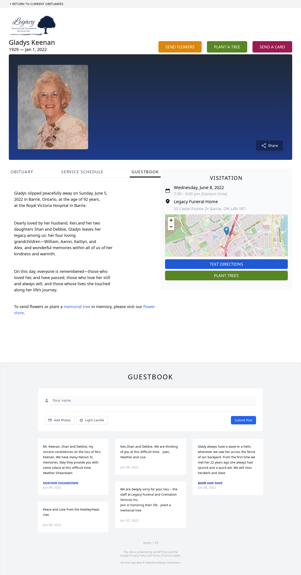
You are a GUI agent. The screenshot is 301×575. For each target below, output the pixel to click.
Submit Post (243, 420)
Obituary (22, 171)
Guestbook (145, 171)
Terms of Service (162, 555)
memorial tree (77, 306)
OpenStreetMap (155, 562)
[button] (226, 230)
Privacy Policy (138, 555)
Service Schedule (82, 171)
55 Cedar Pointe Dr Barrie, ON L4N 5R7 (210, 208)
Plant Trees (226, 275)
